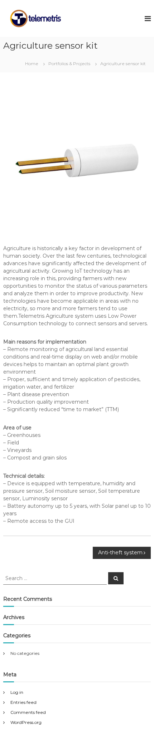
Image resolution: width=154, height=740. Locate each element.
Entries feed (23, 702)
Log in (16, 692)
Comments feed (28, 712)
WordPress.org (26, 722)
